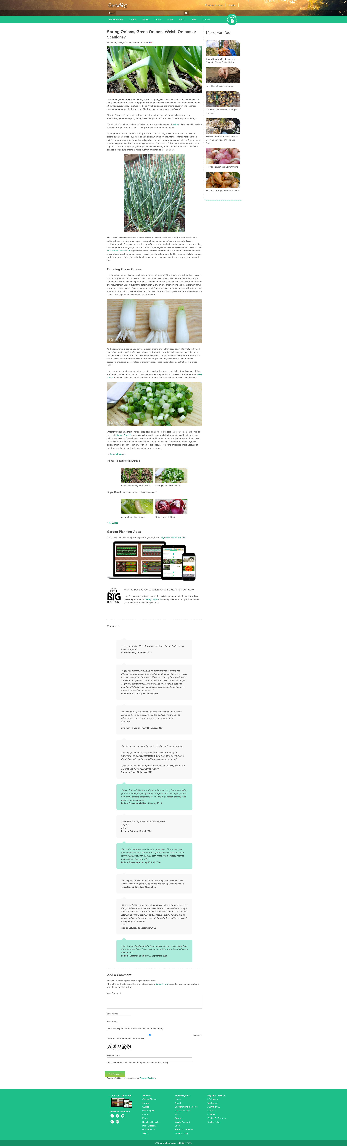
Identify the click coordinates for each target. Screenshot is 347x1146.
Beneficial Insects (150, 1122)
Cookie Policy (213, 1122)
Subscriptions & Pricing (186, 1106)
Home (178, 1099)
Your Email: (112, 1021)
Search (111, 13)
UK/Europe (212, 1103)
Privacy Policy (181, 1133)
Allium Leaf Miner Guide (132, 517)
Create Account (182, 1122)
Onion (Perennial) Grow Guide (135, 485)
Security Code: (113, 1055)
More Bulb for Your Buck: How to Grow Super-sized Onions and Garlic (222, 140)
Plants (170, 19)
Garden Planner (115, 19)
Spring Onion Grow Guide (167, 485)
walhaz (175, 124)
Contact (206, 19)
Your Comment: (114, 993)
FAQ (177, 1114)
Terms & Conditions (184, 1129)
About (194, 19)
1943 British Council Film (118, 251)
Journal (132, 19)
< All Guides (112, 523)
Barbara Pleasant (117, 454)
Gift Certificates (182, 1110)
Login (232, 5)
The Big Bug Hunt (152, 599)
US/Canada (212, 1099)
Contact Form (162, 984)
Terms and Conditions (148, 1078)
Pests (182, 19)
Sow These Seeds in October (220, 86)
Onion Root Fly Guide (165, 517)
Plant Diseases (149, 1125)
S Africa (211, 1110)
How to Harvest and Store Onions (222, 166)
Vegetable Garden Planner (173, 537)
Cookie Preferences (216, 1118)
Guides (145, 19)
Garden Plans (148, 1129)
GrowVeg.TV (148, 1110)
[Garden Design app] (156, 583)
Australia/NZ (213, 1106)
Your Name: (112, 1014)
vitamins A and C (123, 435)
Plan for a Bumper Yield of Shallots (222, 190)
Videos (158, 19)
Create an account (213, 5)
